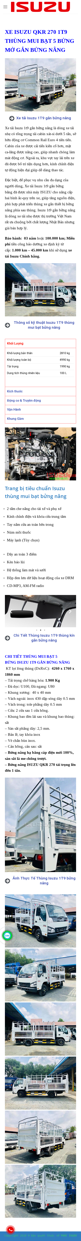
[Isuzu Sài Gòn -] (40, 7)
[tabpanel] (40, 611)
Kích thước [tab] (15, 391)
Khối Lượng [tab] (15, 343)
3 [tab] (44, 630)
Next (70, 611)
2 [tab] (40, 630)
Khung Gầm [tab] (15, 419)
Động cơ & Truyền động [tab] (24, 400)
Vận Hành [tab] (14, 409)
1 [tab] (37, 630)
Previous (11, 611)
